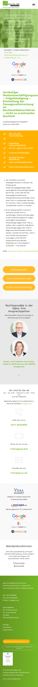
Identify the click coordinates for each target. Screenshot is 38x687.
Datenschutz (8, 630)
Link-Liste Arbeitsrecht (11, 679)
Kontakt (6, 625)
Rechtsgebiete (8, 607)
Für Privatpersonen (10, 610)
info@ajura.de (19, 367)
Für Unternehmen (9, 612)
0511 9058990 (19, 424)
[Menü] (33, 4)
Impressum (7, 627)
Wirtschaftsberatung (10, 617)
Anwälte (6, 615)
